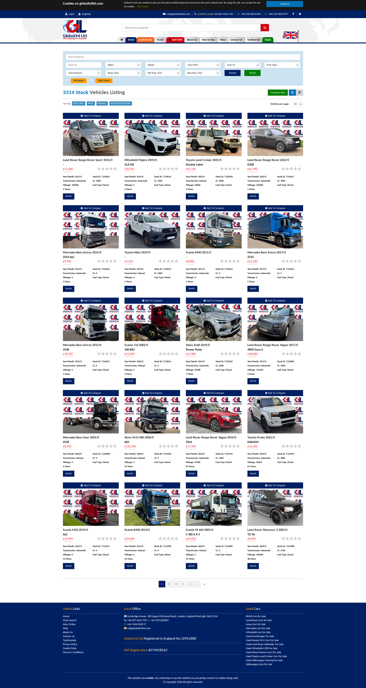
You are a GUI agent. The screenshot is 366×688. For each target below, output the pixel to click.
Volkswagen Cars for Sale (259, 664)
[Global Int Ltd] (75, 30)
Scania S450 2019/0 (75, 530)
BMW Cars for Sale (256, 616)
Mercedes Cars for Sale (258, 628)
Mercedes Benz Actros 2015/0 (82, 345)
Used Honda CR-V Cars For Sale (262, 640)
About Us (192, 39)
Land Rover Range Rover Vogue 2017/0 (272, 345)
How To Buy (69, 624)
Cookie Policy (70, 648)
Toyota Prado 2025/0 (261, 437)
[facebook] (293, 14)
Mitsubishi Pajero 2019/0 (140, 160)
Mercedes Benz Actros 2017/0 (266, 252)
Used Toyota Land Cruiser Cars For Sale (266, 656)
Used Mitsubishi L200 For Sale (261, 648)
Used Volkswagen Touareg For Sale (264, 660)
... (197, 584)
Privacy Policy (70, 644)
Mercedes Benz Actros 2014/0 (82, 252)
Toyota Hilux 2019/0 (137, 252)
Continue (284, 4)
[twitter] (299, 14)
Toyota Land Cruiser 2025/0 (203, 160)
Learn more (142, 6)
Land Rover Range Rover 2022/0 (268, 160)
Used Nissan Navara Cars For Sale (263, 652)
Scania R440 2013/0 (137, 530)
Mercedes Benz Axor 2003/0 (81, 437)
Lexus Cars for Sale (256, 624)
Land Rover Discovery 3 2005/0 (267, 530)
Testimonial (253, 39)
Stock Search (69, 620)
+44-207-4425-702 (215, 14)
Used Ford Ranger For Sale (260, 636)
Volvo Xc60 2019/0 (198, 345)
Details (68, 196)
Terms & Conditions (73, 652)
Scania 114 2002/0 (136, 345)
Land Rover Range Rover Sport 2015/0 (87, 160)
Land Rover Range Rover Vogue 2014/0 (211, 437)
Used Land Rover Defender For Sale (264, 644)
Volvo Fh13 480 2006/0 (139, 437)
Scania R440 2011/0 (198, 252)
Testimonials (69, 640)
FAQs (223, 39)
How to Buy (208, 39)
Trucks (160, 39)
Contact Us (236, 39)
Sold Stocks (145, 39)
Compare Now (277, 92)
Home (66, 616)
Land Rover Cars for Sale (259, 620)
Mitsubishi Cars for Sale (258, 632)
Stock (131, 39)
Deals (268, 39)
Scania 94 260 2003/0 (199, 530)
